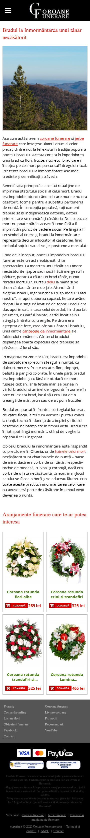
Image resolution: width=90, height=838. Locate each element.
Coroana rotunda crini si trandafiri (67, 594)
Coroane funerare (33, 815)
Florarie (9, 706)
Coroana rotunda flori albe (23, 594)
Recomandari (54, 724)
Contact (9, 736)
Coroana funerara (56, 706)
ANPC (45, 831)
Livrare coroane (55, 712)
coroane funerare (55, 138)
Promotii (51, 718)
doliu (51, 281)
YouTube (51, 730)
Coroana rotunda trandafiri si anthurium (23, 677)
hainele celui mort (70, 451)
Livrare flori (12, 718)
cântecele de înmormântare (46, 330)
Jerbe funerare (57, 815)
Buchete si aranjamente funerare (58, 817)
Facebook (10, 730)
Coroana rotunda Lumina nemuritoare (67, 677)
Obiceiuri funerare (16, 724)
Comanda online (15, 712)
